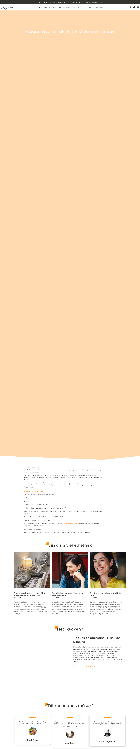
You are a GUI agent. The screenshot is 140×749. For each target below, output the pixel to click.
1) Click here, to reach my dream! (34, 491)
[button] (131, 7)
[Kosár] (138, 7)
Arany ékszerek (50, 7)
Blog (91, 7)
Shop (38, 7)
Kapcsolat (100, 7)
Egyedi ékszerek (79, 7)
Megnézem (90, 666)
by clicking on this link (70, 523)
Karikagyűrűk (64, 7)
